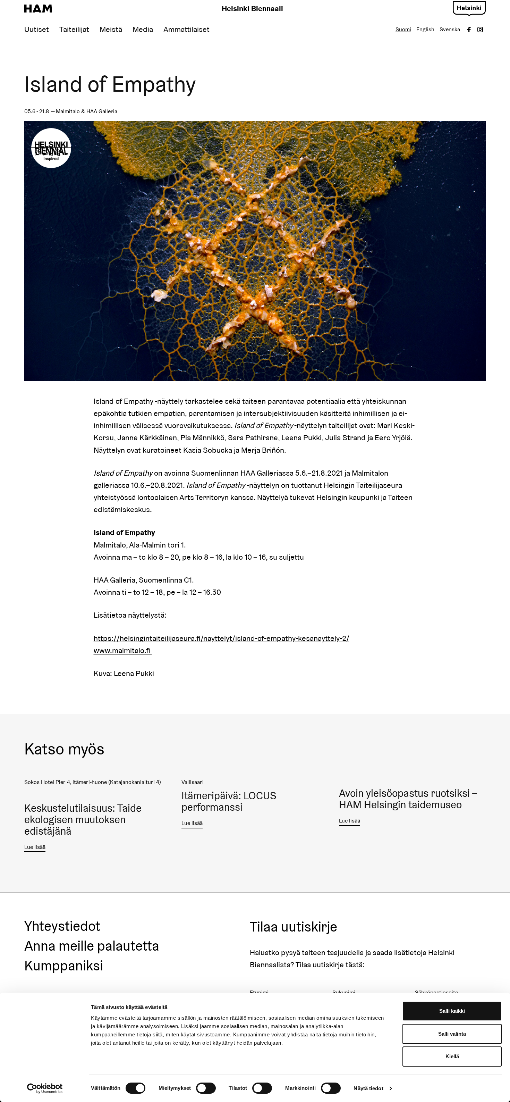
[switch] (206, 1088)
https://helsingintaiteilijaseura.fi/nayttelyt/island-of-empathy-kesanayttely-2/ (221, 638)
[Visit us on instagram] (480, 29)
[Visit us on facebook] (469, 29)
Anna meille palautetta (91, 946)
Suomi (403, 29)
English (425, 29)
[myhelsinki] (469, 7)
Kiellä (452, 1056)
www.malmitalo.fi (123, 650)
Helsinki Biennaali (252, 8)
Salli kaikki (452, 1011)
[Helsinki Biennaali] (38, 8)
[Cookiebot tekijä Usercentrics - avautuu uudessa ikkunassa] (45, 1088)
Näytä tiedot (368, 1088)
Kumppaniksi (63, 966)
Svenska (450, 29)
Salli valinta (452, 1034)
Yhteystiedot (62, 926)
